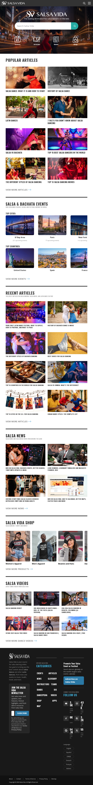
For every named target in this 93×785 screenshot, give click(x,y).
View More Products (17, 569)
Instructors (43, 684)
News (39, 678)
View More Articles (17, 189)
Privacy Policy (16, 730)
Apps (54, 700)
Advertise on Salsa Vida (71, 680)
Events (40, 673)
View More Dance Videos (20, 640)
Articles (53, 673)
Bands (40, 689)
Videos (54, 695)
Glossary (52, 678)
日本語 (69, 756)
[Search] (84, 3)
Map (39, 706)
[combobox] (43, 26)
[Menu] (89, 3)
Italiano (68, 768)
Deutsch (68, 760)
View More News (15, 508)
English (69, 748)
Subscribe (22, 713)
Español (68, 752)
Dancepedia (42, 695)
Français (68, 764)
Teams (54, 684)
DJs (55, 689)
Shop (39, 700)
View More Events (16, 278)
